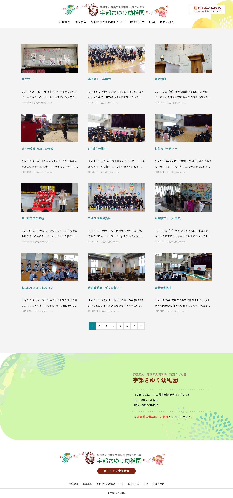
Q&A (152, 22)
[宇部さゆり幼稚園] (116, 10)
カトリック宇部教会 (116, 471)
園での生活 (137, 22)
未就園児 (64, 22)
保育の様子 (167, 22)
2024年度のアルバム (43, 103)
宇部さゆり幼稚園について (108, 22)
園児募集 (80, 22)
